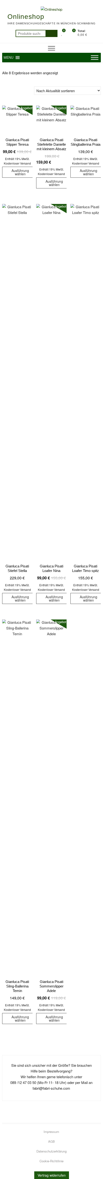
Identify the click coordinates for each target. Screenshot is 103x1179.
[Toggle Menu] (94, 57)
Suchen (51, 33)
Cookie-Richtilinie (51, 1161)
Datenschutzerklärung (51, 1151)
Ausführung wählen (20, 172)
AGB (51, 1141)
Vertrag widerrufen (52, 1175)
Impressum (51, 1131)
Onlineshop (25, 16)
